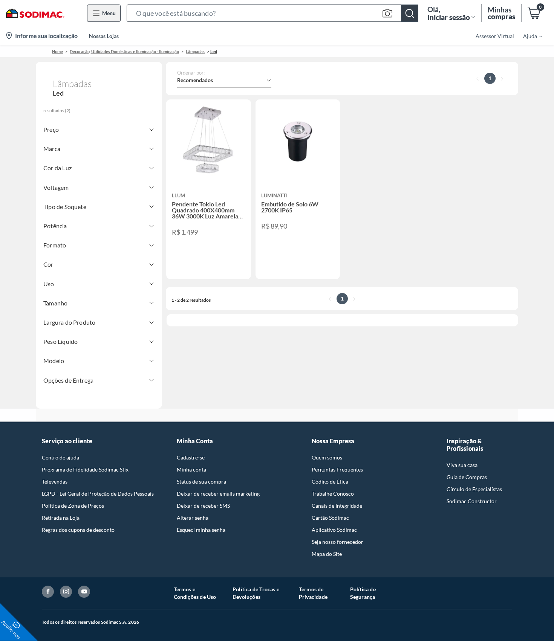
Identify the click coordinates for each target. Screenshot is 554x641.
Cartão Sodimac (330, 517)
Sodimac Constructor (472, 501)
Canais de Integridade (337, 505)
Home (57, 51)
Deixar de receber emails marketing (218, 493)
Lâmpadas (195, 51)
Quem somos (327, 457)
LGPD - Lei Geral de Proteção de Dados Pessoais (98, 493)
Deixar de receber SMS (203, 505)
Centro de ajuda (60, 457)
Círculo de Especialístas (474, 489)
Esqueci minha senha (201, 530)
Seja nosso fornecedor (337, 542)
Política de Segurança (363, 593)
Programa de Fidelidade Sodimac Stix (85, 469)
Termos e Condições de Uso (195, 593)
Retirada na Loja (61, 517)
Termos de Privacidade (313, 593)
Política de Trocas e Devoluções (256, 593)
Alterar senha (192, 517)
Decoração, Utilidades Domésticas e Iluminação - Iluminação (124, 51)
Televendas (54, 481)
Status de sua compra (201, 481)
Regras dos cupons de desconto (78, 530)
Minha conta (191, 469)
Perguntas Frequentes (337, 469)
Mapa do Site (327, 554)
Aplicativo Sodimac (334, 530)
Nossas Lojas (104, 36)
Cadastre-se (191, 457)
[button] (272, 13)
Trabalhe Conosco (333, 493)
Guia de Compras (467, 477)
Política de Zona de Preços (73, 505)
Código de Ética (330, 481)
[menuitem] (528, 36)
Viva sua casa (462, 465)
